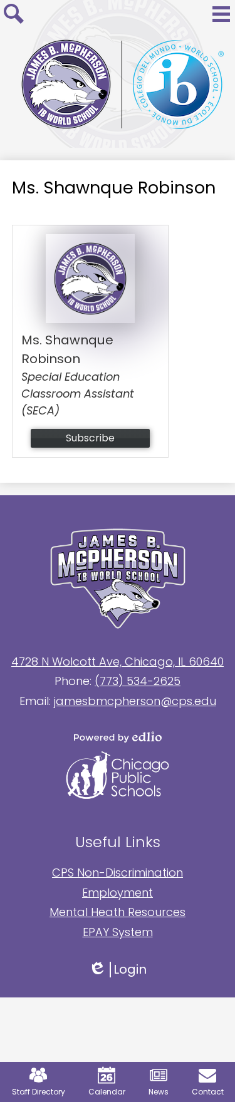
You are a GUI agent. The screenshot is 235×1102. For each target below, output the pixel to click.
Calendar (106, 1091)
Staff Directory (38, 1091)
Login (117, 969)
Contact (208, 1091)
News (159, 1091)
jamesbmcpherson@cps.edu (135, 701)
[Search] (14, 14)
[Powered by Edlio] (118, 737)
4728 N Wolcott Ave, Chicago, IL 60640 (117, 661)
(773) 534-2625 (137, 681)
